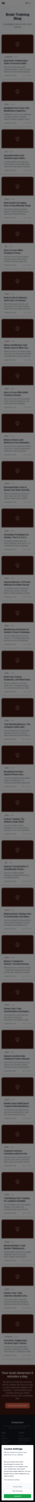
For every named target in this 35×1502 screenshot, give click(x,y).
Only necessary (17, 1491)
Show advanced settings (12, 1480)
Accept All (17, 1496)
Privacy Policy (17, 1487)
